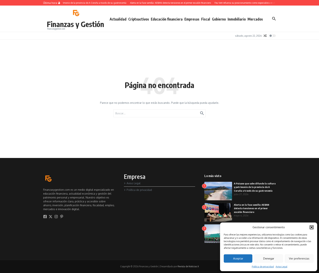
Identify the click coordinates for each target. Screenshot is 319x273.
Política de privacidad (263, 266)
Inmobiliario (237, 19)
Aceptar (238, 258)
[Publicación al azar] (265, 35)
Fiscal (205, 19)
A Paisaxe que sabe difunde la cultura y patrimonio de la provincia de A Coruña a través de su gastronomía (255, 187)
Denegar (268, 258)
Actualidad (118, 19)
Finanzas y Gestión (75, 24)
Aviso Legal (281, 266)
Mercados (255, 19)
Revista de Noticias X (188, 266)
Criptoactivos (138, 19)
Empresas (191, 19)
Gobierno (219, 19)
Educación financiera (167, 19)
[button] (311, 227)
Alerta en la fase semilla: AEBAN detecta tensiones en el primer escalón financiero (251, 208)
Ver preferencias (299, 258)
